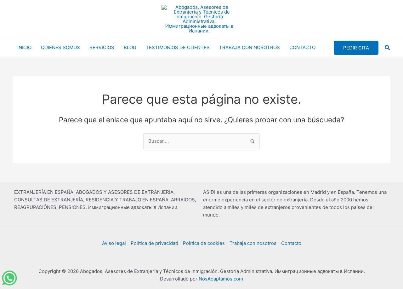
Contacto (291, 243)
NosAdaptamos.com (221, 279)
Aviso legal (114, 243)
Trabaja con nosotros (253, 243)
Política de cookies (204, 243)
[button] (356, 48)
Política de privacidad (154, 243)
